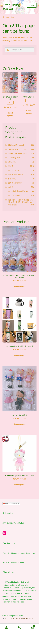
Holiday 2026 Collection (17, 149)
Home (7, 17)
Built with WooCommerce (23, 618)
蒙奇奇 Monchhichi (15, 183)
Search (19, 627)
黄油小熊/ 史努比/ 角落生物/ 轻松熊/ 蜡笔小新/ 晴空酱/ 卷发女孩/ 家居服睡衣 (20, 202)
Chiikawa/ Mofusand (16, 145)
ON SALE (12, 162)
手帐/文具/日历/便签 (15, 174)
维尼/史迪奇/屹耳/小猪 (19, 191)
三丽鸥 (10, 166)
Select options (10, 114)
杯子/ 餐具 (12, 179)
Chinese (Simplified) (11, 503)
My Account (6, 627)
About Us (8, 618)
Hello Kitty (15, 170)
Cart (30, 625)
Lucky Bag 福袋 (14, 158)
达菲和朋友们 (16, 195)
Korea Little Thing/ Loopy (17, 153)
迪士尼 (10, 187)
